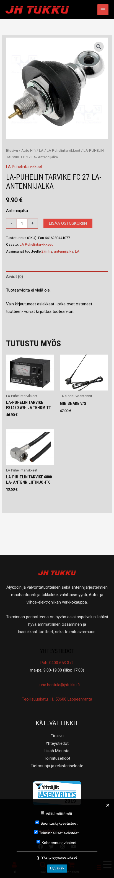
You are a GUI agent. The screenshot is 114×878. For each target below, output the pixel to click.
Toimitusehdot (57, 758)
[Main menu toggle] (102, 9)
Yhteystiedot (57, 743)
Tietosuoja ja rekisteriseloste (57, 765)
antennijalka (63, 251)
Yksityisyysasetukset (59, 857)
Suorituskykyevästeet (58, 823)
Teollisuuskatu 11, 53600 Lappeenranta (57, 699)
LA (41, 150)
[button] (99, 47)
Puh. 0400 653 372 (57, 662)
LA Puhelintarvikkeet (63, 150)
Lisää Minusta (57, 750)
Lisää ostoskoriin (68, 223)
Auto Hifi (28, 150)
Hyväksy (57, 868)
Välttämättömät (59, 813)
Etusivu (12, 150)
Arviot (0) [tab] (14, 276)
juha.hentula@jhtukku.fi (59, 684)
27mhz (47, 251)
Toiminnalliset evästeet (59, 833)
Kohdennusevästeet (59, 842)
